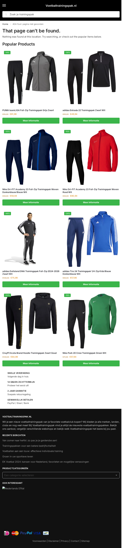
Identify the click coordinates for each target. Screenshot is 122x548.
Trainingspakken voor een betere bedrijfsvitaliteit (29, 445)
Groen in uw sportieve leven (17, 456)
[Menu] (7, 5)
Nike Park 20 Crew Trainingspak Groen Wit (84, 353)
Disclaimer (53, 541)
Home (5, 24)
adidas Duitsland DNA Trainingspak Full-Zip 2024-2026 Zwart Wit (30, 272)
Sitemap (85, 541)
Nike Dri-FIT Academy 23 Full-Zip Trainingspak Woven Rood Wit (91, 190)
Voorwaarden (39, 541)
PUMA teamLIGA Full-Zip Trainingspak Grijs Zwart (28, 110)
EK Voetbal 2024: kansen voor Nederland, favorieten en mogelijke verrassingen (45, 461)
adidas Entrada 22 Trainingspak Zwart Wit (84, 110)
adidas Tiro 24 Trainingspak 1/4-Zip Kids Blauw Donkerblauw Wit (87, 272)
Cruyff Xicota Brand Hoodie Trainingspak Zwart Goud (29, 353)
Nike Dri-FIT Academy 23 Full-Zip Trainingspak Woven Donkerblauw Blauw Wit (30, 190)
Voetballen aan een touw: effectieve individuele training (32, 451)
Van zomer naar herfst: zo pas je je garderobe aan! (29, 440)
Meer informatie (31, 120)
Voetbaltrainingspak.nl (61, 5)
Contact (75, 541)
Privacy (65, 541)
